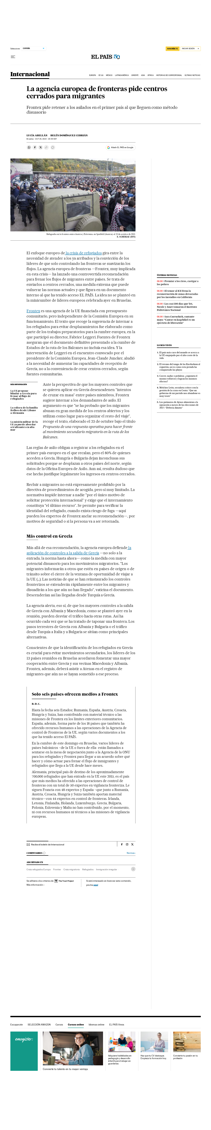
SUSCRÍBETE (172, 48)
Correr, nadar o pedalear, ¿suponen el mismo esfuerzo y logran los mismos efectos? (178, 379)
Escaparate (16, 1024)
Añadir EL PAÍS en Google (122, 147)
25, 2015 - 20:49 (46, 139)
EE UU (101, 75)
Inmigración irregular (106, 869)
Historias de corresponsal (169, 75)
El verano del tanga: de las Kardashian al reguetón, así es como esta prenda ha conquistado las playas (179, 367)
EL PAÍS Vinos (116, 1024)
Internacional (30, 74)
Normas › (131, 853)
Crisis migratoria (71, 869)
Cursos (59, 1024)
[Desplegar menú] (13, 57)
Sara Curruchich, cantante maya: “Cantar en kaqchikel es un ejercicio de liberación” (176, 319)
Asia (143, 75)
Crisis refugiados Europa (39, 869)
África (151, 75)
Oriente (135, 75)
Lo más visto (164, 345)
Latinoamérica (122, 75)
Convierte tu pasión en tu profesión (185, 1057)
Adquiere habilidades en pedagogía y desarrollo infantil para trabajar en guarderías (120, 1059)
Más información (35, 884)
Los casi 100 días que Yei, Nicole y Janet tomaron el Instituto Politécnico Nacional (177, 307)
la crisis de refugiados (83, 253)
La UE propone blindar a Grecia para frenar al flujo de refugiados (23, 395)
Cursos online (76, 1024)
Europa (92, 75)
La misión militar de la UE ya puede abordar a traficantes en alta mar (24, 426)
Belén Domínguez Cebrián (69, 135)
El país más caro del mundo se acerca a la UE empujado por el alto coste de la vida (179, 355)
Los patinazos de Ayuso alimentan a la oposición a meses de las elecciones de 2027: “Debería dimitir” (178, 405)
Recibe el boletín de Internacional (47, 844)
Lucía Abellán (37, 135)
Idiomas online (96, 1024)
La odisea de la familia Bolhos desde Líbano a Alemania (24, 410)
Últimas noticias (192, 75)
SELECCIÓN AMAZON (39, 1024)
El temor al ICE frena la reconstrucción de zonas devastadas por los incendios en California (177, 294)
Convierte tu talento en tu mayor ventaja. (65, 1069)
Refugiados (87, 869)
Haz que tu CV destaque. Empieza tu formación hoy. (153, 1057)
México (109, 75)
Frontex (33, 311)
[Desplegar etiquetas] (133, 869)
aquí (95, 884)
